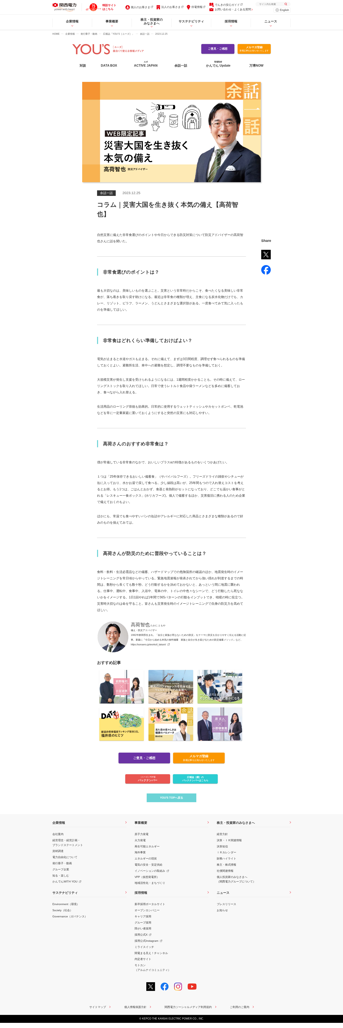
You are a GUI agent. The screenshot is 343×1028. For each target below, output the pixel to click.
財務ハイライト (226, 858)
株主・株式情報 (226, 864)
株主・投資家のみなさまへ (236, 822)
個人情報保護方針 (135, 1007)
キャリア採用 (143, 916)
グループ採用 (143, 922)
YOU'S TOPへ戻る (171, 797)
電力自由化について (64, 857)
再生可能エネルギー (147, 846)
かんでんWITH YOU (64, 881)
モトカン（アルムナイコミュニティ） (153, 967)
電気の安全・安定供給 (148, 864)
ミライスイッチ (144, 946)
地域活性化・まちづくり (150, 882)
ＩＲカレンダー (226, 852)
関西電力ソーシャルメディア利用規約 (188, 1007)
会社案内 (58, 834)
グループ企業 (60, 869)
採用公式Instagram (146, 940)
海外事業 (140, 852)
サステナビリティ (65, 892)
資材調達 (58, 851)
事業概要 (141, 822)
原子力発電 (141, 834)
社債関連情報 (225, 870)
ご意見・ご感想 (217, 48)
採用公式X (141, 934)
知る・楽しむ (60, 875)
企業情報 (70, 34)
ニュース (223, 892)
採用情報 (141, 892)
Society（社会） (62, 910)
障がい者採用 (143, 928)
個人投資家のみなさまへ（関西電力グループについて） (236, 879)
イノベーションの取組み (150, 870)
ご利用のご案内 (239, 1007)
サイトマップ (97, 1007)
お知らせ (222, 910)
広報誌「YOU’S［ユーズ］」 (118, 34)
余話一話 (144, 34)
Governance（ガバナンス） (69, 916)
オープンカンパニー (147, 910)
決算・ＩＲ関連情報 (229, 840)
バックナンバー (147, 779)
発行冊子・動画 (89, 34)
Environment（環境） (65, 904)
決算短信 (222, 846)
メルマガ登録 (254, 49)
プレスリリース (226, 904)
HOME (56, 34)
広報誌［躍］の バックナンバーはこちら (195, 779)
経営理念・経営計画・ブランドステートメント (67, 843)
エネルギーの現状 (146, 858)
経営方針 (222, 834)
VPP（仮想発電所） (147, 877)
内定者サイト (143, 959)
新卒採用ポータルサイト (150, 904)
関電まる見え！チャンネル (151, 953)
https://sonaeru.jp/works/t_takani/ (148, 644)
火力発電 (140, 840)
